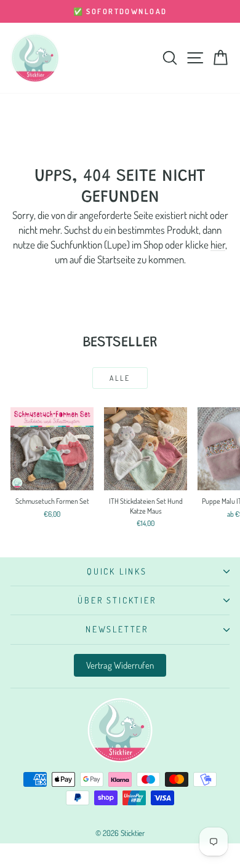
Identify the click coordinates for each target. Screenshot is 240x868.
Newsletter (117, 629)
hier (217, 244)
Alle (120, 378)
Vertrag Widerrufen (120, 665)
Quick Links (117, 571)
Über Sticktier (117, 600)
